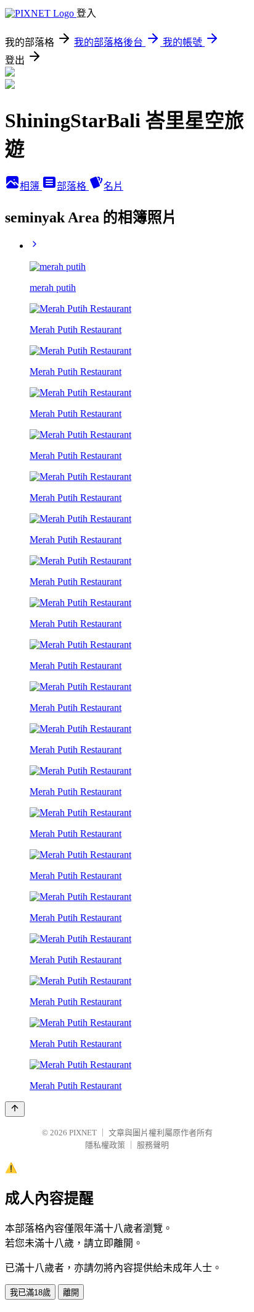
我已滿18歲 (30, 1292)
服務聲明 (153, 1145)
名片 (113, 186)
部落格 (73, 186)
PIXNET (83, 1132)
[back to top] (15, 1109)
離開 (71, 1292)
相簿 (31, 186)
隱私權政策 (105, 1145)
